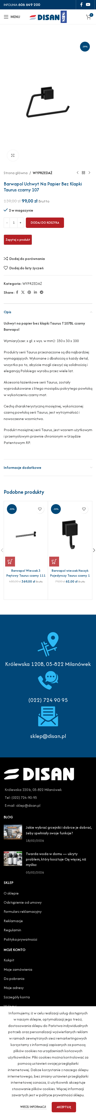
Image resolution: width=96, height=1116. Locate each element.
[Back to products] (83, 173)
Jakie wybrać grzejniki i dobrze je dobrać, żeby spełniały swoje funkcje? (59, 830)
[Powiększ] (12, 155)
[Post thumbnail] (13, 834)
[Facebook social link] (81, 4)
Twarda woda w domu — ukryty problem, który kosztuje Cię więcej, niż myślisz (56, 859)
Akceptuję (64, 1107)
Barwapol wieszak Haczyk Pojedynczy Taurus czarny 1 (70, 573)
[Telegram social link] (41, 292)
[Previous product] (77, 173)
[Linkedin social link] (35, 292)
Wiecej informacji (33, 1107)
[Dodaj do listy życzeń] (39, 509)
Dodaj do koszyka (45, 222)
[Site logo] (48, 16)
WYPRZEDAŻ (42, 172)
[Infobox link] (48, 686)
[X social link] (23, 292)
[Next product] (89, 173)
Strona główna (16, 172)
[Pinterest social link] (29, 292)
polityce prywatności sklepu (61, 1095)
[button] (10, 562)
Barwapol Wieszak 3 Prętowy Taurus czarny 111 (26, 573)
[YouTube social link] (88, 4)
